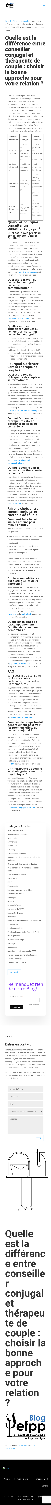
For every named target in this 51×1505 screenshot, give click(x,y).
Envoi (37, 1138)
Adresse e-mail (16, 996)
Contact (45, 1486)
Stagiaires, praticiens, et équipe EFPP (22, 951)
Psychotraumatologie (16, 939)
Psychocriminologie (15, 928)
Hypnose (11, 901)
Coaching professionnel (17, 853)
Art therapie (12, 838)
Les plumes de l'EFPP (16, 909)
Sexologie (11, 943)
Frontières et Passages (16, 894)
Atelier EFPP (12, 845)
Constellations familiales (17, 874)
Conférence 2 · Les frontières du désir (22, 864)
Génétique (12, 897)
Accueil (14, 972)
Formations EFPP (41, 1479)
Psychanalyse (13, 924)
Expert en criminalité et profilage (20, 890)
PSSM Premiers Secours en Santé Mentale (24, 920)
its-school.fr (24, 1445)
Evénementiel (13, 886)
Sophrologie (12, 947)
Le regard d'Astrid (14, 905)
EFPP (10, 882)
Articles (7, 1479)
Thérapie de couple (15, 959)
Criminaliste (12, 878)
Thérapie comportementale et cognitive (23, 955)
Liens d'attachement (15, 913)
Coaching (11, 849)
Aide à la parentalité (15, 830)
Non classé (12, 916)
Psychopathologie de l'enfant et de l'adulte (24, 932)
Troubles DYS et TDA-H (17, 962)
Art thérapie (12, 842)
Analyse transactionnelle (17, 834)
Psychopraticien (14, 936)
